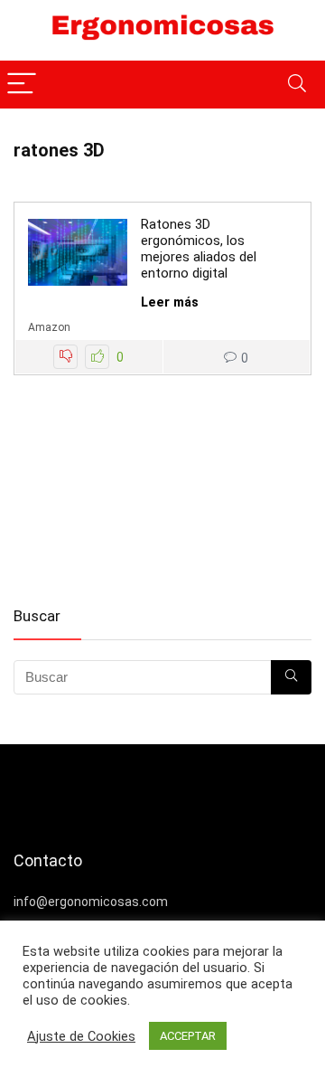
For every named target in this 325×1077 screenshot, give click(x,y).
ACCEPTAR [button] (188, 1036)
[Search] (297, 85)
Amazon (49, 327)
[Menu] (21, 85)
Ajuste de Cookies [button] (81, 1036)
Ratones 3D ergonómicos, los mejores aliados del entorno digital (198, 248)
